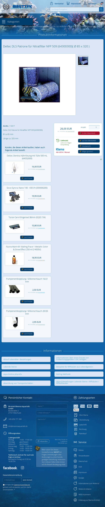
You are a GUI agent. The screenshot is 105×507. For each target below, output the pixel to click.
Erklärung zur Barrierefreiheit (89, 500)
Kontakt (81, 478)
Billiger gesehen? (87, 151)
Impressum (83, 472)
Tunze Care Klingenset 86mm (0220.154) (27, 217)
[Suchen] (101, 9)
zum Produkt (28, 178)
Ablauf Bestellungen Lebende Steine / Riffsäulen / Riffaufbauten (77, 382)
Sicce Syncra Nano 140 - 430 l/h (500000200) (27, 187)
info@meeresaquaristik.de (17, 426)
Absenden (44, 441)
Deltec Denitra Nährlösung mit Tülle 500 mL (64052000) (27, 157)
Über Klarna (83, 415)
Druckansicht (86, 146)
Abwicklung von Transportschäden (18, 383)
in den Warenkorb (88, 133)
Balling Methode (63, 374)
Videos (81, 450)
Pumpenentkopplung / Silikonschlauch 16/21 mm (27, 280)
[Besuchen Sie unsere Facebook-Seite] (10, 469)
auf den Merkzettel (89, 140)
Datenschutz (83, 461)
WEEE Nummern (85, 494)
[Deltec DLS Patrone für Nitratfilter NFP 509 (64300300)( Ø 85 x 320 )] (39, 84)
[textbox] (74, 9)
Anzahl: (83, 127)
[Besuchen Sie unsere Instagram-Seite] (20, 469)
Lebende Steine (10, 367)
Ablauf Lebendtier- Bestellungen (17, 359)
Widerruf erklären (85, 489)
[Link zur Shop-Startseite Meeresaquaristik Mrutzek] (17, 6)
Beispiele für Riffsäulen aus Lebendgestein (74, 367)
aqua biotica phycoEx (12, 374)
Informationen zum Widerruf (89, 483)
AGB (80, 467)
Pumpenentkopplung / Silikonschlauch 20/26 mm (27, 312)
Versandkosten (71, 131)
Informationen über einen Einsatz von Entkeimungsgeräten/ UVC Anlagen (72, 358)
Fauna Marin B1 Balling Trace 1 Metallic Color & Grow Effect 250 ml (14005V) (27, 248)
